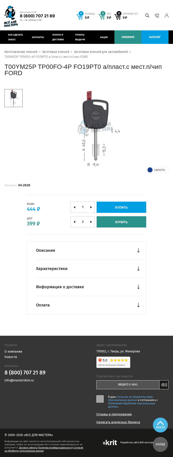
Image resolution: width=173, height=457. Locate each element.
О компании (13, 351)
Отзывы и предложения (114, 414)
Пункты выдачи (80, 37)
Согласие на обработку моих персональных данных (130, 398)
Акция (104, 37)
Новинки (128, 37)
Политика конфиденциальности (55, 447)
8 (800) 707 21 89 (37, 16)
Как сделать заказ (15, 37)
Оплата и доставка (58, 37)
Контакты (38, 37)
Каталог (155, 37)
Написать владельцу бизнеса (118, 422)
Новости (11, 357)
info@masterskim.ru (19, 380)
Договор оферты (28, 447)
